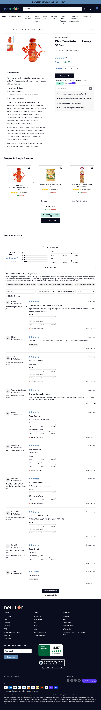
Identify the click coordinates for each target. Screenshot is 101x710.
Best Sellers (38, 619)
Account (66, 619)
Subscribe (11, 657)
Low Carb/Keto (14, 30)
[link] (61, 57)
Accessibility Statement (31, 691)
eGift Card (7, 635)
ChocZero (59, 50)
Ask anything (51, 267)
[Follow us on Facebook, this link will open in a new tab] (68, 680)
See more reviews (50, 590)
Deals (36, 626)
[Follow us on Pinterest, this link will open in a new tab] (75, 680)
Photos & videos (14, 296)
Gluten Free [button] (45, 17)
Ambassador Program (12, 632)
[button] (91, 9)
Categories (12, 16)
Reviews (7, 626)
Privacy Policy (8, 691)
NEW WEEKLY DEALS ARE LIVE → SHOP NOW (48, 2)
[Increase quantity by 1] (77, 68)
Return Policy (68, 626)
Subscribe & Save (40, 632)
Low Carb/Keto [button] (27, 17)
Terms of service (18, 691)
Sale (35, 629)
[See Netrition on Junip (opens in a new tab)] (55, 595)
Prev (87, 30)
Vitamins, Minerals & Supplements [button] (74, 18)
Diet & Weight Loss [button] (37, 18)
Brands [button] (3, 16)
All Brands (37, 616)
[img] (10, 39)
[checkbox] (21, 296)
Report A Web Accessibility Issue (53, 668)
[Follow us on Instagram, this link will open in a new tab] (71, 680)
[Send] (90, 88)
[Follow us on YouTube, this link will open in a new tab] (79, 680)
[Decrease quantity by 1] (65, 68)
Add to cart (64, 76)
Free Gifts (7, 639)
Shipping (66, 616)
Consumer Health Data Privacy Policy (74, 633)
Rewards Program (40, 635)
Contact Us (67, 623)
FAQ (5, 629)
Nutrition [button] (54, 16)
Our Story (7, 616)
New (20, 16)
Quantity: (58, 68)
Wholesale (67, 629)
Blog (5, 619)
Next (94, 30)
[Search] (84, 9)
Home (6, 30)
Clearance (87, 16)
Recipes (7, 623)
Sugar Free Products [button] (63, 18)
